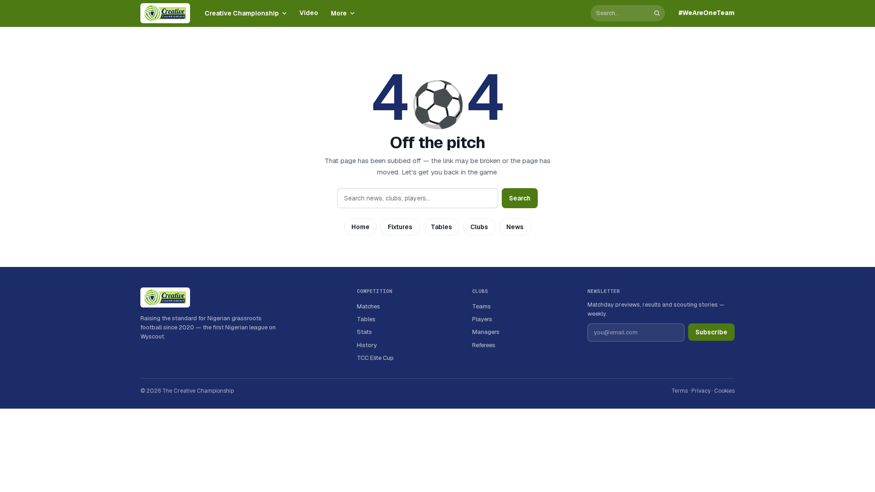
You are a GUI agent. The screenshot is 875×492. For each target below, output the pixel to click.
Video (308, 13)
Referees (483, 345)
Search (519, 198)
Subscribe (711, 332)
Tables (441, 227)
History (367, 345)
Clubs (479, 227)
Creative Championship (242, 13)
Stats (364, 332)
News (515, 227)
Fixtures (400, 227)
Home (360, 227)
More (339, 13)
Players (482, 319)
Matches (368, 306)
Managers (485, 332)
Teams (481, 306)
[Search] (657, 13)
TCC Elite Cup (375, 358)
